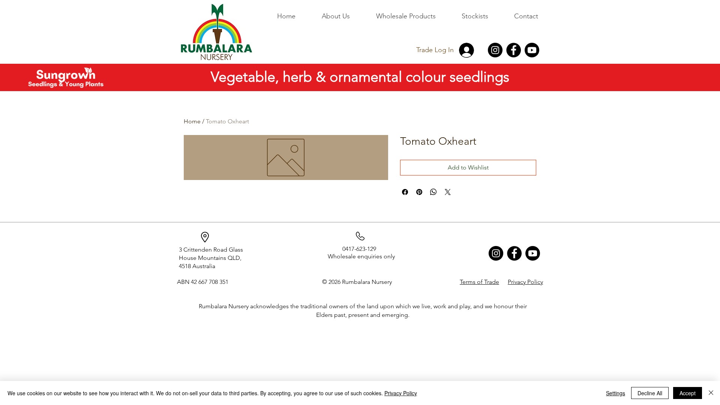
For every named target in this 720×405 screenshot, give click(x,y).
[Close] (711, 393)
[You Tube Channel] (532, 50)
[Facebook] (513, 50)
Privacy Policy (400, 393)
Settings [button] (615, 393)
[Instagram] (495, 50)
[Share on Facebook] (405, 192)
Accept (688, 393)
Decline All (650, 393)
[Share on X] (447, 192)
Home (192, 121)
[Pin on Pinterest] (419, 192)
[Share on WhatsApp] (433, 192)
